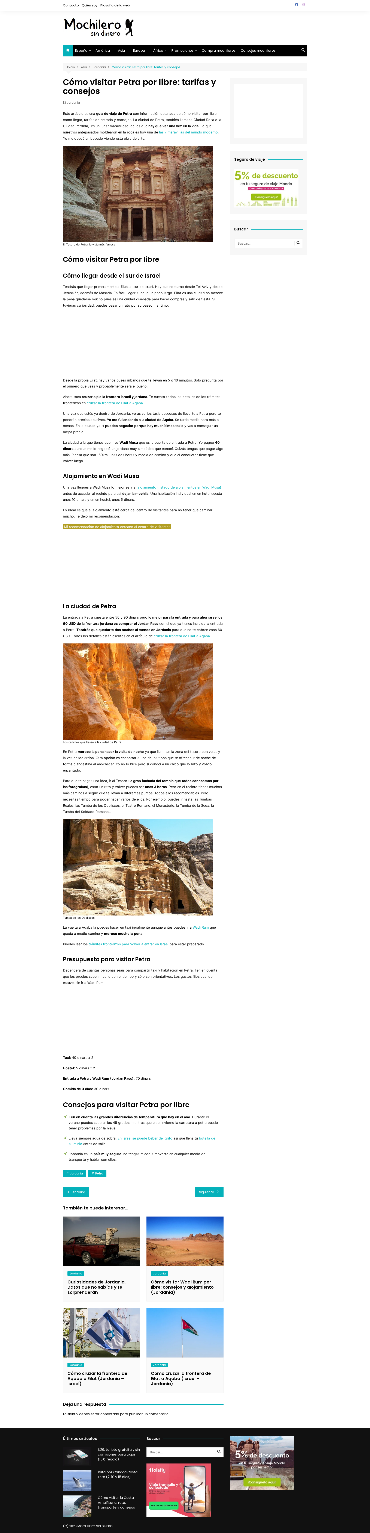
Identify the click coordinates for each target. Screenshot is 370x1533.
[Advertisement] (229, 26)
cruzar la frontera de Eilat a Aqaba (115, 403)
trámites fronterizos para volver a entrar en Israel (129, 944)
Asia (121, 50)
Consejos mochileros (258, 50)
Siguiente (206, 1192)
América (102, 50)
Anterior (78, 1192)
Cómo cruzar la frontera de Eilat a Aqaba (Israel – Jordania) (181, 1378)
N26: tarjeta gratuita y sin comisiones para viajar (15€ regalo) (119, 1454)
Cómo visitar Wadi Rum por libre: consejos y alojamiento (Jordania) (182, 1287)
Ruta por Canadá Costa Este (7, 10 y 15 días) (117, 1474)
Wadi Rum (201, 927)
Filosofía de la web (115, 5)
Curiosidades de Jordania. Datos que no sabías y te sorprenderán (96, 1287)
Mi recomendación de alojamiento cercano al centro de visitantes (117, 527)
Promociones (182, 50)
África (158, 50)
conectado (109, 1414)
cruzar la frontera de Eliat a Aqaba (182, 636)
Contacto (71, 5)
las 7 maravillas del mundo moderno (188, 132)
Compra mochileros (219, 50)
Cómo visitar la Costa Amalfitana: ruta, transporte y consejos (116, 1502)
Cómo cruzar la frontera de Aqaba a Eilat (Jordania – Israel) (97, 1378)
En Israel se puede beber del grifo (145, 1138)
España (81, 50)
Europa (139, 50)
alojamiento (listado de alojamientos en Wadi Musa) (179, 487)
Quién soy (89, 5)
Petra (99, 1173)
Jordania (73, 102)
